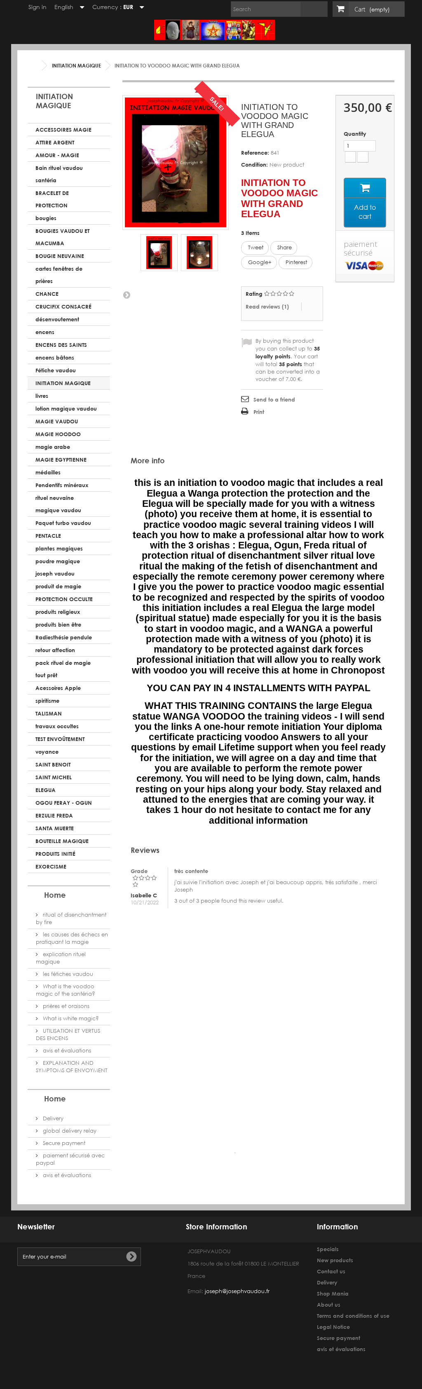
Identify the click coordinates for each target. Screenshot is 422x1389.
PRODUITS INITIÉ (55, 853)
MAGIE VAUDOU (56, 421)
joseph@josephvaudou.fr (237, 1291)
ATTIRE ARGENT (54, 142)
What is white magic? (70, 1018)
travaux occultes (57, 726)
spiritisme (47, 700)
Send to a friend (274, 399)
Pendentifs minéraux (61, 485)
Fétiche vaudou (55, 370)
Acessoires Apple (58, 688)
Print (258, 412)
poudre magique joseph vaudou (57, 567)
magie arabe (52, 447)
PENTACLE (48, 535)
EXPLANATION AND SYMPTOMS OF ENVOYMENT (72, 1066)
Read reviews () (267, 306)
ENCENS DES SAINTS (61, 344)
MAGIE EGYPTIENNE (61, 459)
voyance (47, 751)
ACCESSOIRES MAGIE (63, 129)
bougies (45, 218)
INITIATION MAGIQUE (63, 383)
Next (126, 294)
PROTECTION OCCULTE (64, 599)
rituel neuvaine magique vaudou (58, 504)
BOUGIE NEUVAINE (59, 256)
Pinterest (295, 262)
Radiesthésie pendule (63, 637)
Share (284, 247)
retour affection (55, 650)
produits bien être (58, 624)
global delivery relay (68, 1130)
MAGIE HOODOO (58, 434)
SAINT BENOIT (52, 764)
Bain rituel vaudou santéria (59, 174)
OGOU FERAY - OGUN (63, 802)
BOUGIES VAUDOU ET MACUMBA (62, 237)
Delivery (52, 1118)
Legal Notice (333, 1327)
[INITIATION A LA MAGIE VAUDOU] (159, 253)
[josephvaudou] (214, 26)
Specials (328, 1249)
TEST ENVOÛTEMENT (59, 739)
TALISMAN (48, 713)
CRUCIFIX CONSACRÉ (63, 306)
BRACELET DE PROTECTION (52, 199)
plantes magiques (59, 548)
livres (41, 396)
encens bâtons (54, 357)
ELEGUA (45, 790)
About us (328, 1304)
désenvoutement (57, 319)
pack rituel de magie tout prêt (63, 669)
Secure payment (63, 1143)
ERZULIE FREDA (54, 815)
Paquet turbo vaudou (63, 523)
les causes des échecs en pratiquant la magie (72, 938)
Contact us (331, 1271)
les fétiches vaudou (67, 974)
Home (55, 894)
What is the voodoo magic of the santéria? (65, 990)
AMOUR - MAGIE (57, 155)
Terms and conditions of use (353, 1315)
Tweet (254, 247)
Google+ (259, 262)
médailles (48, 472)
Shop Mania (333, 1293)
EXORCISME (50, 866)
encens (44, 332)
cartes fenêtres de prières (58, 274)
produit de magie (58, 586)
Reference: (255, 152)
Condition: (254, 164)
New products (335, 1260)
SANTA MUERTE (54, 828)
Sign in (37, 7)
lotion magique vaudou (66, 408)
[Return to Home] (36, 65)
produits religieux (57, 612)
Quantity (355, 133)
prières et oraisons (65, 1006)
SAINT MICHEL (53, 777)
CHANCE (47, 293)
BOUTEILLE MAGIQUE (62, 841)
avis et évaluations (66, 1050)
